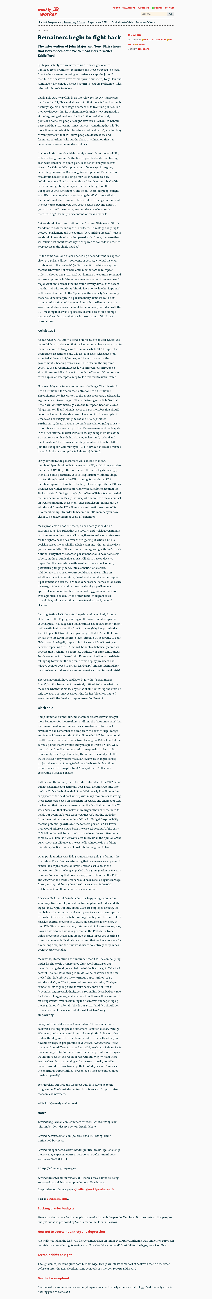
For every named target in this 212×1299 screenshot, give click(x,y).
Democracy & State (74, 22)
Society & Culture (145, 22)
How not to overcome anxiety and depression (71, 1231)
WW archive (128, 7)
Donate (158, 7)
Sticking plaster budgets (56, 1208)
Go (170, 13)
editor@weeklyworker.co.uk (96, 1189)
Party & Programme (50, 22)
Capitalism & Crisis (122, 22)
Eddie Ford (144, 48)
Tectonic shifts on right (55, 1255)
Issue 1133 (136, 34)
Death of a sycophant (53, 1278)
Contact (169, 7)
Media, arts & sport (155, 39)
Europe (141, 44)
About (116, 7)
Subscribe (143, 7)
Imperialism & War (98, 22)
